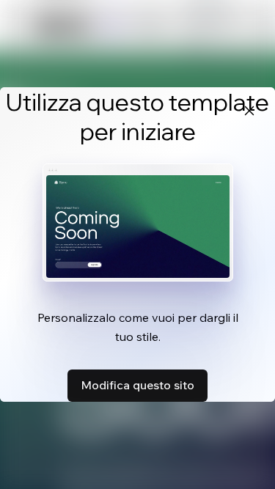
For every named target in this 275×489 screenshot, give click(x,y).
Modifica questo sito (137, 385)
